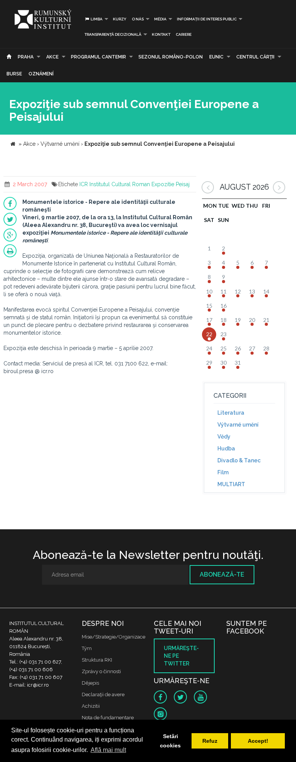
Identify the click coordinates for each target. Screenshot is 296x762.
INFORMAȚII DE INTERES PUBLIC (207, 19)
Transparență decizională (112, 34)
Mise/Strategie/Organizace (113, 637)
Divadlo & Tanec (239, 460)
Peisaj (183, 184)
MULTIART (231, 484)
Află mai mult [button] (108, 750)
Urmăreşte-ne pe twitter (181, 656)
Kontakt (161, 34)
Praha (26, 57)
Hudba (226, 448)
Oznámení (41, 74)
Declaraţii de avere (103, 694)
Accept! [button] (258, 741)
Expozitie (162, 184)
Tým (87, 648)
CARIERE (184, 34)
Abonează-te (222, 574)
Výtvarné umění (238, 425)
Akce (52, 57)
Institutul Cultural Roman (119, 184)
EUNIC (216, 57)
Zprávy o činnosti (101, 671)
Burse (14, 74)
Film (223, 472)
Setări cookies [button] (170, 741)
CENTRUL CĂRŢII (255, 57)
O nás (138, 19)
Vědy (223, 437)
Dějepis (90, 683)
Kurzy (119, 19)
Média (160, 19)
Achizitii (91, 706)
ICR (83, 184)
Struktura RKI (97, 660)
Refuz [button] (209, 741)
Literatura (230, 413)
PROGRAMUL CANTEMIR (98, 57)
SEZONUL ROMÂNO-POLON (170, 57)
